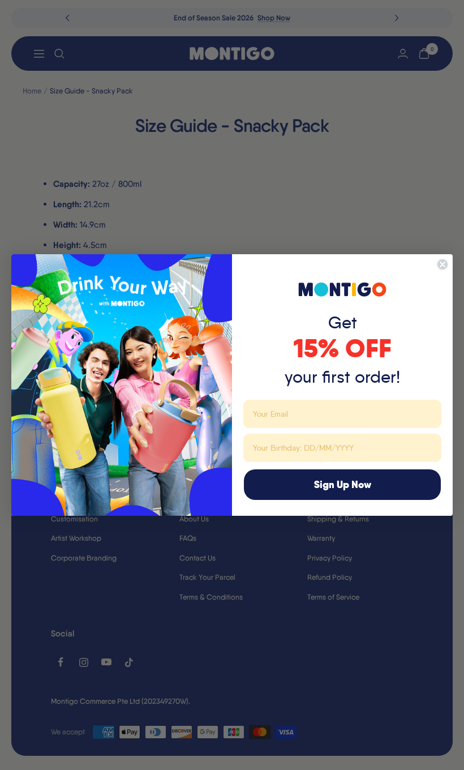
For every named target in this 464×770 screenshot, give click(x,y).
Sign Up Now (342, 484)
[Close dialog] (442, 264)
